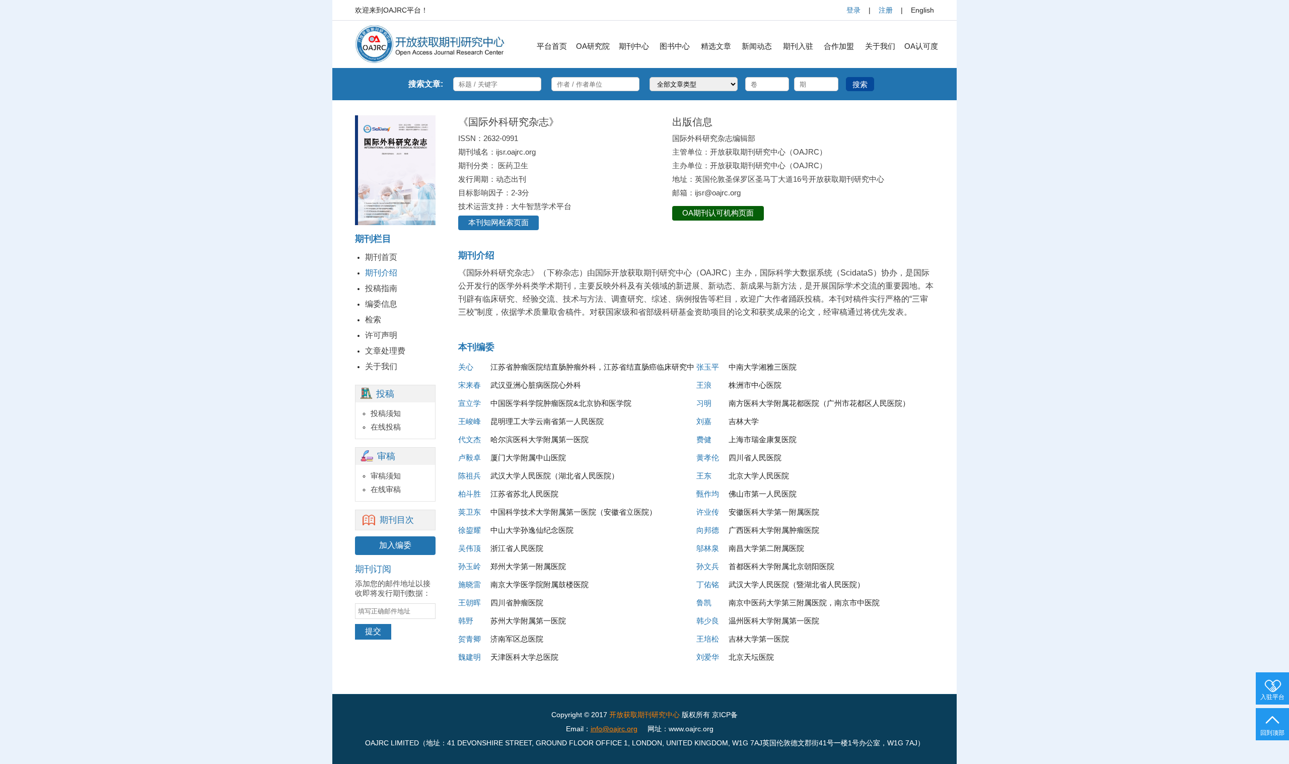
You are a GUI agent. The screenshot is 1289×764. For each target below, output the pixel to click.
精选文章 (716, 46)
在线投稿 (386, 427)
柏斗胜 (469, 494)
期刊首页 (381, 257)
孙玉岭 (469, 566)
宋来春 (469, 385)
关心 (465, 367)
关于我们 (880, 46)
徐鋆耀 (469, 530)
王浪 (703, 385)
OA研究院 (593, 46)
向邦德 (707, 530)
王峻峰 (469, 421)
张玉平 (707, 367)
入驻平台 (1272, 697)
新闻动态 (757, 46)
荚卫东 (469, 512)
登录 (853, 10)
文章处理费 (385, 350)
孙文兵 (707, 566)
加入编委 (395, 545)
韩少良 (707, 620)
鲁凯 (703, 602)
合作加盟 (839, 46)
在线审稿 (386, 489)
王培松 (707, 639)
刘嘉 (703, 421)
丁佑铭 (707, 584)
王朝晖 (469, 602)
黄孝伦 (707, 457)
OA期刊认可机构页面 (718, 213)
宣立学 (469, 403)
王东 (703, 475)
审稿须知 (386, 475)
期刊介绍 (381, 272)
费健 (703, 439)
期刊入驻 (798, 46)
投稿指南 (381, 288)
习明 (703, 403)
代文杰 (469, 439)
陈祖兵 (469, 475)
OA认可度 (921, 46)
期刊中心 (634, 46)
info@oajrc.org (614, 729)
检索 (373, 319)
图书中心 (675, 46)
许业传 (707, 512)
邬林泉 (707, 548)
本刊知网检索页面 (498, 222)
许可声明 (381, 335)
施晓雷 (469, 584)
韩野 (465, 620)
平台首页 (552, 46)
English (922, 10)
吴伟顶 (469, 548)
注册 (886, 10)
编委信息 (381, 304)
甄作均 (707, 494)
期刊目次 (397, 520)
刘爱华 (707, 657)
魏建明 (469, 657)
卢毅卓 (469, 457)
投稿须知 (386, 413)
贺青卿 (469, 639)
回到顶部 (1272, 732)
